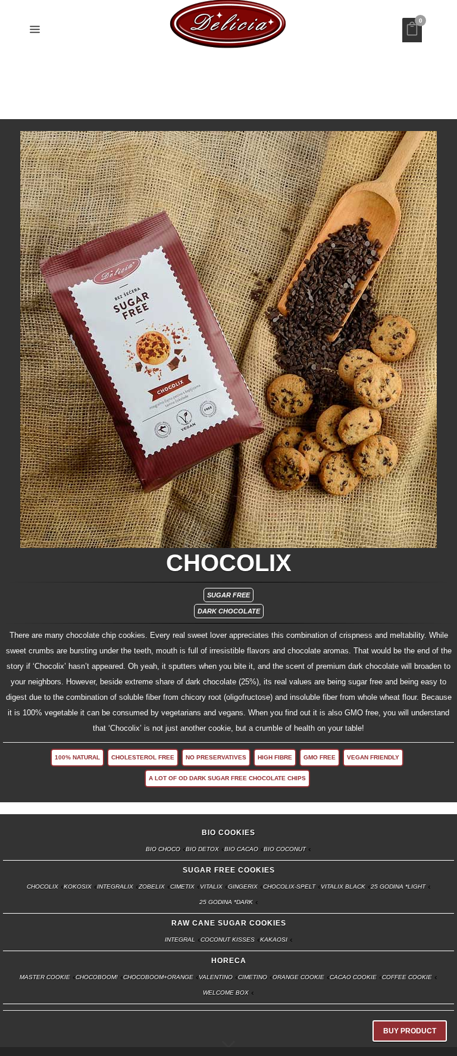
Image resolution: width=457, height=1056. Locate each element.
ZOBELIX (152, 887)
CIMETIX (182, 887)
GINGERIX (243, 887)
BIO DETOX (202, 849)
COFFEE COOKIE (407, 977)
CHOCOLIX (42, 887)
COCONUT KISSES (228, 940)
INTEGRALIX (115, 887)
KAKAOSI (273, 940)
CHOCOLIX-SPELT (289, 887)
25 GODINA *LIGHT (398, 887)
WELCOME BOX (226, 993)
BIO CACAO (241, 849)
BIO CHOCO (163, 849)
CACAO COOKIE (353, 977)
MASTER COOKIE (45, 977)
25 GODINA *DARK (226, 902)
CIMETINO (252, 977)
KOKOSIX (78, 887)
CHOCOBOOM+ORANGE (158, 977)
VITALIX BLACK (343, 887)
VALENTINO (216, 977)
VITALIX (211, 887)
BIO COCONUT (285, 849)
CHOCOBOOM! (97, 977)
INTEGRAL (180, 940)
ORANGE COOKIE (298, 977)
